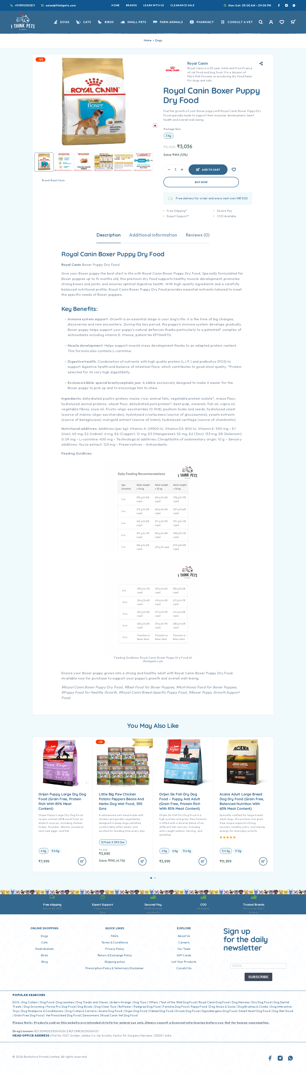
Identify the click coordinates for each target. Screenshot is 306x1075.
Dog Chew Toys (105, 1006)
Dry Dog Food (261, 1002)
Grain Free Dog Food (29, 1015)
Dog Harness (241, 1002)
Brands (131, 5)
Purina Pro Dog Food (61, 1006)
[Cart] (293, 22)
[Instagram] (286, 5)
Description (108, 235)
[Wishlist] (281, 22)
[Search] (261, 22)
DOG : (16, 1002)
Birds (109, 22)
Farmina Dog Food (175, 1006)
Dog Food (47, 1002)
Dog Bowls (85, 1006)
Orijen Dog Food (135, 1011)
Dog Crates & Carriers (81, 1011)
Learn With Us (153, 5)
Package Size (172, 129)
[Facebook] (279, 5)
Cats (87, 22)
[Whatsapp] (294, 5)
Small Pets (136, 22)
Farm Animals (171, 22)
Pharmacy (205, 22)
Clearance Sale (182, 5)
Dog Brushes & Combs (253, 1006)
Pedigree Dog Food (147, 1006)
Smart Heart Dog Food (254, 1011)
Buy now (201, 182)
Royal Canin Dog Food (214, 1002)
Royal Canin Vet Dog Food (119, 1015)
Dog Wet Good (282, 1011)
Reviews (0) (198, 235)
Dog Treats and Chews (92, 1002)
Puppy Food (199, 1006)
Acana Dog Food (110, 1011)
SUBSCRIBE (258, 977)
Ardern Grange (120, 1002)
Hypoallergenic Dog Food (219, 1011)
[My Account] (271, 22)
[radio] (168, 136)
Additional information (153, 235)
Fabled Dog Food (161, 1011)
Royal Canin (58, 180)
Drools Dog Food (187, 1011)
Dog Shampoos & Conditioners (42, 1011)
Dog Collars (29, 1002)
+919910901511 (25, 5)
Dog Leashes (65, 1002)
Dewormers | (92, 1015)
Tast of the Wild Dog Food (178, 1002)
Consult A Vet (240, 22)
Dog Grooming (34, 1006)
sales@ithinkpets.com (61, 5)
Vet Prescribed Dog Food (63, 1015)
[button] (151, 878)
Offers (153, 1002)
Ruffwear (125, 1006)
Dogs (65, 22)
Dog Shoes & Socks (222, 1006)
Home (115, 5)
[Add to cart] (82, 861)
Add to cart (211, 167)
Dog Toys (139, 1002)
